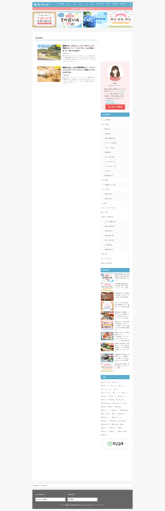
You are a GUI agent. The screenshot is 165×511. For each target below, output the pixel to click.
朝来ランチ (116, 410)
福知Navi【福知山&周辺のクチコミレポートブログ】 (79, 505)
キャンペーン (106, 258)
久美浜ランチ (123, 396)
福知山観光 (116, 424)
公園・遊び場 (110, 226)
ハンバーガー (110, 161)
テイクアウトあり (107, 392)
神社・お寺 (109, 240)
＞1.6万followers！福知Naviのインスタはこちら (82, 8)
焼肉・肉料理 (110, 138)
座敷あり (111, 406)
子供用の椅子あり (107, 403)
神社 (104, 413)
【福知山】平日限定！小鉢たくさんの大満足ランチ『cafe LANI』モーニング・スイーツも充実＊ (122, 315)
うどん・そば (110, 147)
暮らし (104, 212)
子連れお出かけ (118, 403)
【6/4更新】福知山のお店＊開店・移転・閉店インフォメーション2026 (122, 285)
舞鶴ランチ (113, 431)
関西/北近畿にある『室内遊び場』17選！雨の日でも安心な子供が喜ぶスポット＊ (122, 277)
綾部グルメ (113, 427)
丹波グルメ (105, 396)
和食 (107, 129)
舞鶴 (121, 427)
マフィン (126, 392)
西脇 (121, 431)
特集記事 (109, 175)
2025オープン (117, 382)
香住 (126, 431)
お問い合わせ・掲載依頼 (115, 107)
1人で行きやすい (107, 382)
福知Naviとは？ (110, 100)
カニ (107, 171)
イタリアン (122, 385)
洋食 (107, 133)
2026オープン (106, 385)
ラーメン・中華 (111, 143)
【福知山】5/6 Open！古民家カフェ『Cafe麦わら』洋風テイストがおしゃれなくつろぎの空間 (122, 357)
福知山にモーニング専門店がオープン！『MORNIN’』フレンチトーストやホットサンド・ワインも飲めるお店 (122, 336)
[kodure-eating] (44, 20)
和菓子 (108, 198)
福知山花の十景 (106, 424)
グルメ (104, 124)
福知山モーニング (117, 417)
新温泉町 (118, 406)
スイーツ (105, 189)
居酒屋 (108, 152)
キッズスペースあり (107, 389)
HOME (36, 485)
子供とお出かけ (121, 399)
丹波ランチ (113, 396)
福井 (109, 413)
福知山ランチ (106, 421)
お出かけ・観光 (107, 217)
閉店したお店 (106, 263)
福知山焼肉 (123, 421)
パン (103, 203)
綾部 (123, 424)
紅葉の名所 (109, 235)
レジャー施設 (110, 221)
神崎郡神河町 (125, 410)
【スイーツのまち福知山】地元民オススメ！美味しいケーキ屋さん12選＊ (122, 305)
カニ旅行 (108, 245)
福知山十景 (114, 421)
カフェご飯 (109, 157)
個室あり (105, 399)
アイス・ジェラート (108, 207)
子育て (104, 254)
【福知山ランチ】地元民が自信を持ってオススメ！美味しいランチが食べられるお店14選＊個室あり (122, 325)
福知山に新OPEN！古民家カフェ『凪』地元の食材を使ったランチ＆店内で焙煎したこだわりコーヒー (122, 347)
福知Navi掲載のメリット (113, 103)
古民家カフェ (110, 184)
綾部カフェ (105, 427)
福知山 (114, 413)
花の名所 (109, 231)
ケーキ (117, 389)
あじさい (114, 385)
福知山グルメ (123, 413)
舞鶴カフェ (105, 431)
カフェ (104, 180)
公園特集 (112, 399)
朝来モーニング (106, 410)
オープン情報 (106, 119)
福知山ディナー (106, 417)
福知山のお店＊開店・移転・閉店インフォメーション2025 (122, 366)
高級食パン (105, 435)
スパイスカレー (110, 166)
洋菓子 (108, 194)
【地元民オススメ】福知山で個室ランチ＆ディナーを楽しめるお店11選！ (122, 295)
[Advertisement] (115, 47)
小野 (126, 403)
